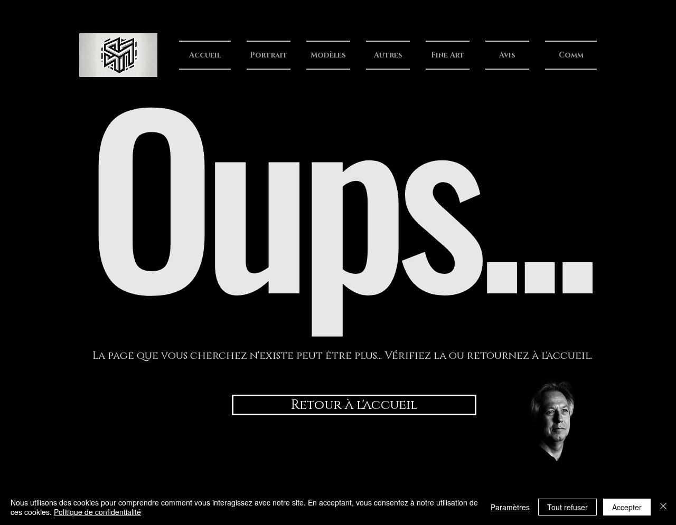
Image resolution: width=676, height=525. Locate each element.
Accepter (627, 507)
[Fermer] (663, 507)
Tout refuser (567, 507)
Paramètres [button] (510, 507)
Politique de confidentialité (97, 512)
